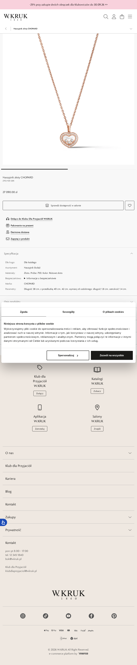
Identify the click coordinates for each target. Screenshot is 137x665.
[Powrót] (6, 29)
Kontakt (10, 504)
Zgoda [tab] (24, 311)
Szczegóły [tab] (68, 311)
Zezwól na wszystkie (112, 355)
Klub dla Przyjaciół (18, 466)
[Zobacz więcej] (131, 29)
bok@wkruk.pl (13, 559)
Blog (8, 491)
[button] (68, 99)
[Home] (16, 17)
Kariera (10, 479)
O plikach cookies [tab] (113, 311)
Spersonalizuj (66, 355)
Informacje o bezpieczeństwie (41, 278)
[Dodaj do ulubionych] (129, 205)
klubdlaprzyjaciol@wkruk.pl (21, 571)
